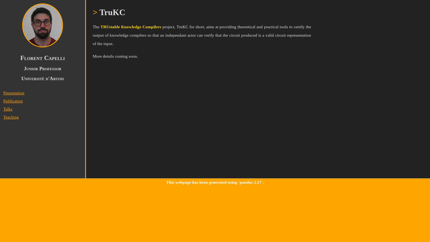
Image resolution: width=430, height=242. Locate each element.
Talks (7, 109)
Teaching (11, 117)
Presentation (13, 93)
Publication (13, 101)
